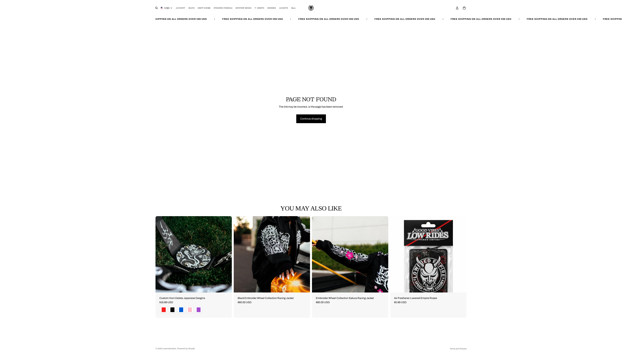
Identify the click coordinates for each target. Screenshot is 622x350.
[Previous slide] (160, 254)
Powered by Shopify (186, 348)
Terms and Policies (458, 349)
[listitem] (293, 8)
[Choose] (227, 287)
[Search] (156, 8)
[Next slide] (227, 254)
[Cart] (464, 8)
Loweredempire (169, 348)
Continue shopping (311, 118)
